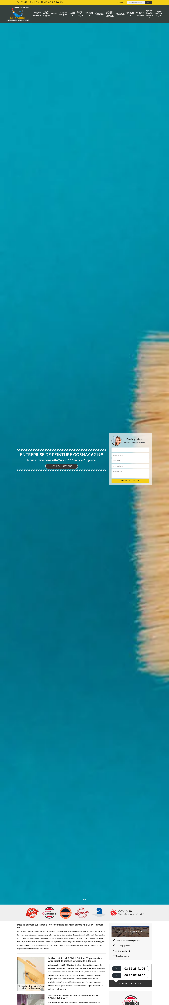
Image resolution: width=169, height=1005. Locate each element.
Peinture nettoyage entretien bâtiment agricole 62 (110, 14)
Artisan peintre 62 (72, 14)
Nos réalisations (61, 466)
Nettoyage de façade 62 (130, 14)
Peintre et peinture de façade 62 (46, 14)
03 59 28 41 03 (29, 2)
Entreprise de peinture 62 (37, 14)
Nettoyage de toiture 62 (89, 14)
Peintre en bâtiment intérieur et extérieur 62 (149, 14)
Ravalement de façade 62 (120, 14)
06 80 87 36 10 (53, 2)
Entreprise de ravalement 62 (63, 14)
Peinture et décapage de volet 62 (158, 14)
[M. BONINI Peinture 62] (17, 14)
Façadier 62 (54, 14)
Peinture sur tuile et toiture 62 (80, 14)
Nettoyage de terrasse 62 (140, 14)
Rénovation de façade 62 (99, 14)
